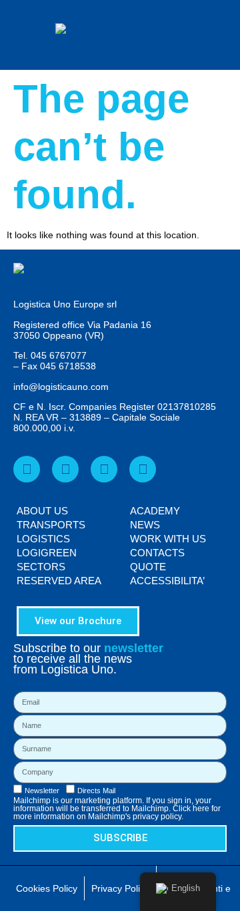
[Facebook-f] (26, 469)
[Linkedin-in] (65, 469)
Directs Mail (96, 791)
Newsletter (42, 791)
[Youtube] (104, 469)
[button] (224, 35)
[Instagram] (142, 469)
